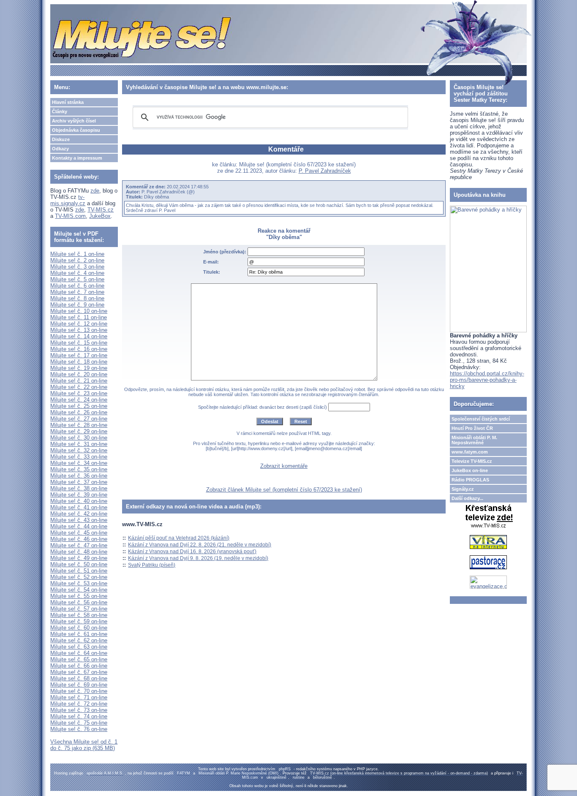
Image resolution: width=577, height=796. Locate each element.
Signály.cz (463, 489)
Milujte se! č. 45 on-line (78, 533)
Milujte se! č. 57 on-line (78, 609)
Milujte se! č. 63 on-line (78, 647)
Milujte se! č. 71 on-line (78, 697)
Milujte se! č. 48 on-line (78, 552)
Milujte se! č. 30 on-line (78, 438)
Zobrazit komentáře (284, 466)
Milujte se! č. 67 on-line (78, 672)
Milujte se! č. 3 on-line (77, 267)
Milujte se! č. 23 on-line (78, 393)
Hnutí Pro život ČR (472, 428)
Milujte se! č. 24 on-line (78, 400)
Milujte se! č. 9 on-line (77, 305)
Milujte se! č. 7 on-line (77, 292)
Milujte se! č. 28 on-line (78, 425)
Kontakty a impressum (77, 157)
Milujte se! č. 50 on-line (78, 564)
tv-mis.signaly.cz (67, 200)
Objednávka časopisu (76, 130)
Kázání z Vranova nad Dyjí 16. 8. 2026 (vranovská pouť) (192, 551)
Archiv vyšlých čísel (74, 120)
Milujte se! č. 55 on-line (78, 596)
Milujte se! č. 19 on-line (78, 368)
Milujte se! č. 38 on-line (78, 488)
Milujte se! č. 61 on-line (78, 634)
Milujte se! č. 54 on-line (78, 590)
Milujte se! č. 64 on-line (78, 653)
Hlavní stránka (68, 102)
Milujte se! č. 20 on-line (78, 374)
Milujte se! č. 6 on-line (77, 286)
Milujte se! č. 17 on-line (78, 355)
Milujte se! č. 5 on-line (77, 279)
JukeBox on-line (470, 470)
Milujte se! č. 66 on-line (78, 666)
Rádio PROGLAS (470, 479)
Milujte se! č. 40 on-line (78, 501)
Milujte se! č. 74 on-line (78, 716)
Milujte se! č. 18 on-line (78, 362)
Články (59, 111)
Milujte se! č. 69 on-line (78, 685)
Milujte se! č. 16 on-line (78, 349)
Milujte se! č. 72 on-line (78, 704)
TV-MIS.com (70, 216)
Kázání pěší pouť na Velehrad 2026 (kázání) (178, 538)
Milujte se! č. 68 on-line (78, 678)
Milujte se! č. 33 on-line (78, 457)
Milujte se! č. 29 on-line (78, 431)
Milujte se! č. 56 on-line (78, 602)
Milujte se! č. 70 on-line (78, 691)
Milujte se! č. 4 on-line (77, 273)
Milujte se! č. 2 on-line (77, 260)
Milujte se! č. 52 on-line (78, 577)
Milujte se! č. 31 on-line (78, 444)
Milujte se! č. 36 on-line (78, 476)
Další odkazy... (467, 498)
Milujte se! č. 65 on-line (78, 659)
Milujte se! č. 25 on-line (78, 406)
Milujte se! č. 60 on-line (78, 628)
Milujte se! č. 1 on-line (77, 254)
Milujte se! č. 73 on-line (78, 710)
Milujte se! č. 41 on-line (78, 507)
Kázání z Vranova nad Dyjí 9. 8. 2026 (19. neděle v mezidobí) (198, 558)
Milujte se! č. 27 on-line (78, 419)
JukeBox (100, 216)
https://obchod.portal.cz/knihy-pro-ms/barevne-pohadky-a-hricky (487, 379)
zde (94, 190)
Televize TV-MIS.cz (472, 461)
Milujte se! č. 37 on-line (78, 482)
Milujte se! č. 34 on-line (78, 463)
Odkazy (60, 148)
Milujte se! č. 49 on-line (78, 558)
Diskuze (61, 139)
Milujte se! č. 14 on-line (78, 336)
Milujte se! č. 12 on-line (78, 324)
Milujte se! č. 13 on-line (78, 330)
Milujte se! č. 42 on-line (78, 514)
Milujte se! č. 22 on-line (78, 387)
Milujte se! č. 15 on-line (78, 343)
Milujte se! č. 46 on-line (78, 539)
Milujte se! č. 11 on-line (78, 317)
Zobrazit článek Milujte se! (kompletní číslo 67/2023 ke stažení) (284, 489)
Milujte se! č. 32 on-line (78, 450)
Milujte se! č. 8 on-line (77, 298)
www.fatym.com (470, 451)
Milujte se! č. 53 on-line (78, 583)
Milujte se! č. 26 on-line (78, 412)
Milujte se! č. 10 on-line (78, 311)
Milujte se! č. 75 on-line (78, 723)
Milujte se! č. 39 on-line (78, 495)
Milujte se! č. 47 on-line (78, 545)
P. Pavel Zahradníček (325, 171)
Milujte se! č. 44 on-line (78, 526)
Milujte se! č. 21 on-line (78, 381)
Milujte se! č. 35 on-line (78, 469)
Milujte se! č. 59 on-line (78, 621)
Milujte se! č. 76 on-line (78, 729)
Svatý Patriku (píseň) (151, 565)
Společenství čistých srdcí (481, 418)
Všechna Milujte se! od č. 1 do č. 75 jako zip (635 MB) (83, 745)
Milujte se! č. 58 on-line (78, 615)
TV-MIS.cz (100, 209)
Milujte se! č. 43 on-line (78, 520)
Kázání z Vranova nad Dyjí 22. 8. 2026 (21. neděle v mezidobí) (199, 545)
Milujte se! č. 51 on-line (78, 571)
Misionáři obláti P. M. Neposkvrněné (474, 440)
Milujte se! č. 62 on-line (78, 640)
